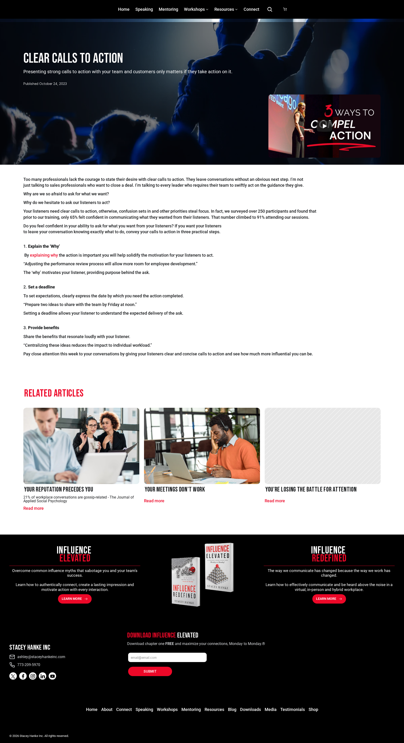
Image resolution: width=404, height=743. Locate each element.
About (106, 709)
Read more (33, 508)
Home (124, 9)
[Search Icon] (269, 9)
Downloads (250, 709)
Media (271, 709)
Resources (214, 709)
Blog (232, 709)
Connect (251, 9)
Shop (313, 709)
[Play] (324, 126)
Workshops (194, 9)
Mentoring (168, 9)
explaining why (44, 255)
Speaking (144, 9)
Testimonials (292, 709)
